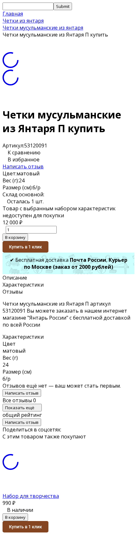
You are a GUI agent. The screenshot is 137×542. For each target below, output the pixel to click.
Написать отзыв (23, 166)
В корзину (15, 237)
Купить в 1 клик (25, 246)
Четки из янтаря (23, 20)
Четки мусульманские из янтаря (43, 27)
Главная (13, 13)
